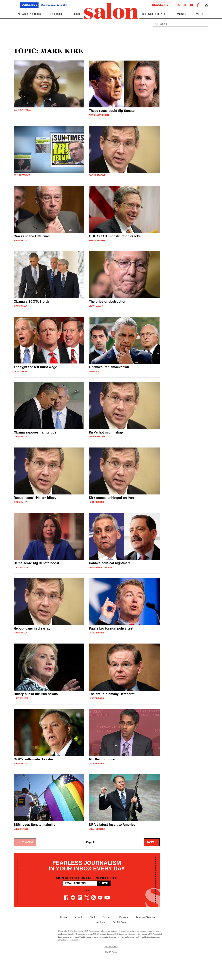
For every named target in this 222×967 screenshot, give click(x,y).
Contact (107, 917)
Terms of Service (145, 917)
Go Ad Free (119, 922)
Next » (152, 842)
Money (182, 14)
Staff (92, 917)
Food (76, 14)
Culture (56, 14)
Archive (100, 922)
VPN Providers (111, 947)
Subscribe (29, 5)
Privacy (123, 917)
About (78, 917)
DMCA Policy (111, 952)
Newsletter (161, 5)
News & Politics (29, 14)
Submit (104, 883)
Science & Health (154, 14)
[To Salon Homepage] (111, 11)
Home (63, 917)
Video (200, 14)
